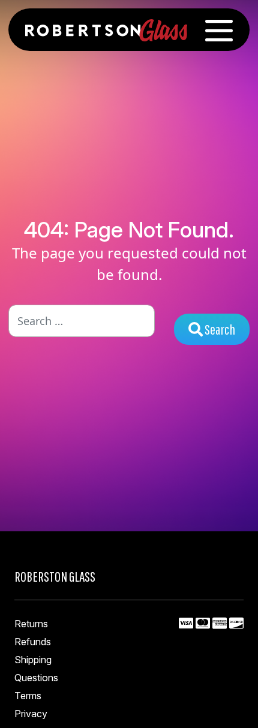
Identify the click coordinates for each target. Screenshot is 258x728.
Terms (27, 696)
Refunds (32, 642)
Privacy (30, 714)
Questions (36, 678)
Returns (31, 624)
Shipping (33, 660)
